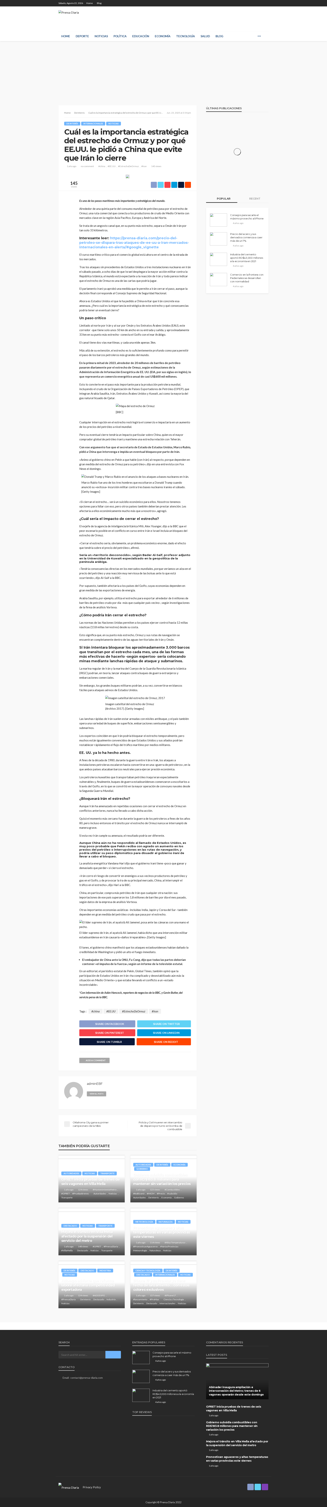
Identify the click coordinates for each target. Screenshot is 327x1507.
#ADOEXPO (99, 1295)
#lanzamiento (140, 1299)
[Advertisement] (163, 69)
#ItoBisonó (138, 1193)
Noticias (101, 36)
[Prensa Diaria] (68, 13)
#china (101, 166)
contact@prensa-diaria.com (86, 1377)
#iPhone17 (170, 1295)
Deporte (82, 36)
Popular (223, 198)
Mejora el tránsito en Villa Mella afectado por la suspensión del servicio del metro (87, 1236)
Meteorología (144, 1221)
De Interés (72, 123)
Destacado (70, 1225)
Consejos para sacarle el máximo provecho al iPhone (247, 217)
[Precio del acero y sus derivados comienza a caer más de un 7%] (218, 238)
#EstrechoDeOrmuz (128, 166)
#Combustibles (172, 1189)
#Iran (144, 166)
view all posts (96, 1094)
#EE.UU (112, 166)
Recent (254, 198)
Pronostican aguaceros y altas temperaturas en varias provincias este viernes (161, 1232)
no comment (87, 166)
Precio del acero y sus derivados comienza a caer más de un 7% (246, 237)
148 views (83, 1246)
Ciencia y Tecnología (147, 1270)
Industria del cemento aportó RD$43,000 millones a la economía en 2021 (246, 258)
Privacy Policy (92, 1487)
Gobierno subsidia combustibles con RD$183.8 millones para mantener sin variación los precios (162, 1179)
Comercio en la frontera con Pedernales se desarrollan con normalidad (246, 278)
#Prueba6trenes (80, 1193)
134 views (83, 1295)
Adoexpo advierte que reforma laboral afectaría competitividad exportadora (88, 1285)
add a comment (96, 1060)
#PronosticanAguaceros (145, 1246)
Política (120, 36)
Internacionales (93, 123)
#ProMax (154, 1299)
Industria (105, 1270)
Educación (140, 36)
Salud (205, 36)
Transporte (107, 1173)
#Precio (161, 1193)
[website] (110, 1093)
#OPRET (65, 1193)
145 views (156, 166)
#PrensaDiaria (111, 1246)
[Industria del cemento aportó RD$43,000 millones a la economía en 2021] (218, 259)
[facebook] (256, 3)
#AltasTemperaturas (175, 1242)
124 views (83, 1189)
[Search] (265, 36)
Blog (99, 3)
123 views (155, 1189)
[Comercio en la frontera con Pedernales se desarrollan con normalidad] (218, 279)
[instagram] (266, 3)
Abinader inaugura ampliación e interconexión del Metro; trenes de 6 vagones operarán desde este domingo (236, 1390)
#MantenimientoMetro (104, 1189)
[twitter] (261, 3)
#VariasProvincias (169, 1246)
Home (89, 3)
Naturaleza (166, 1221)
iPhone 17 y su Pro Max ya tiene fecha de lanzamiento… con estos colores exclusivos (161, 1285)
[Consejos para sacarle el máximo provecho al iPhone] (218, 220)
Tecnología (185, 36)
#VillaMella (67, 1250)
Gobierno (142, 1169)
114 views (155, 1242)
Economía (163, 36)
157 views (155, 1295)
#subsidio (172, 1193)
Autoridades (71, 1173)
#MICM (150, 1193)
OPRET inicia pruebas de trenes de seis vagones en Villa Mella (90, 1181)
